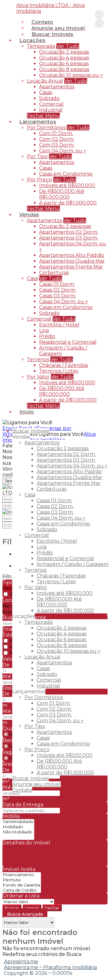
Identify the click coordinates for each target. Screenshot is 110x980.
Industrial (51, 110)
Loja (44, 330)
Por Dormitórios (46, 127)
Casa (32, 278)
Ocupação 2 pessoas (64, 52)
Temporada (41, 46)
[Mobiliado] (18, 826)
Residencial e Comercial (68, 342)
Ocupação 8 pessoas (64, 69)
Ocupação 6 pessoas (64, 63)
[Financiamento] (21, 874)
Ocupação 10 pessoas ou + (71, 75)
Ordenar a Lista (20, 896)
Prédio (47, 336)
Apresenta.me (21, 961)
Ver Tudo (67, 46)
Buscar (12, 907)
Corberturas (54, 272)
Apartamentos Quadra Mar (72, 261)
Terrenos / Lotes (58, 371)
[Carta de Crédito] (21, 890)
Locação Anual (45, 81)
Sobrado (49, 98)
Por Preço (39, 180)
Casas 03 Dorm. (57, 296)
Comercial (51, 104)
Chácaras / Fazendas (63, 365)
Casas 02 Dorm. (57, 290)
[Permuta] (21, 879)
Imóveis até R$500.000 (67, 185)
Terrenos (38, 359)
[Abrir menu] (2, 422)
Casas (45, 92)
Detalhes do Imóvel (26, 843)
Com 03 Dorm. (56, 145)
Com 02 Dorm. (56, 139)
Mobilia (11, 816)
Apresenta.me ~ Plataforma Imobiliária (50, 967)
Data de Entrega (22, 805)
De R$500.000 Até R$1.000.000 (61, 194)
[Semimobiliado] (18, 821)
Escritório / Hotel (59, 325)
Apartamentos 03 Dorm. (68, 238)
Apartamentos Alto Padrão (71, 255)
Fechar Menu (43, 406)
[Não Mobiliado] (18, 832)
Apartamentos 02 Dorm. (68, 232)
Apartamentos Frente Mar (71, 267)
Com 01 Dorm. (56, 133)
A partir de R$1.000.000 (68, 203)
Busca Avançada (25, 914)
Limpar (32, 907)
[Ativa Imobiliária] (99, 14)
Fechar (52, 907)
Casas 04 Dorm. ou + (63, 301)
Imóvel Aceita (18, 869)
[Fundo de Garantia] (21, 885)
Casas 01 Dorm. (57, 284)
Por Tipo (37, 156)
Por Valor (38, 377)
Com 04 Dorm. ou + (62, 151)
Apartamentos (56, 87)
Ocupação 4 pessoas (64, 58)
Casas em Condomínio (66, 174)
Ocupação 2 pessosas (65, 226)
